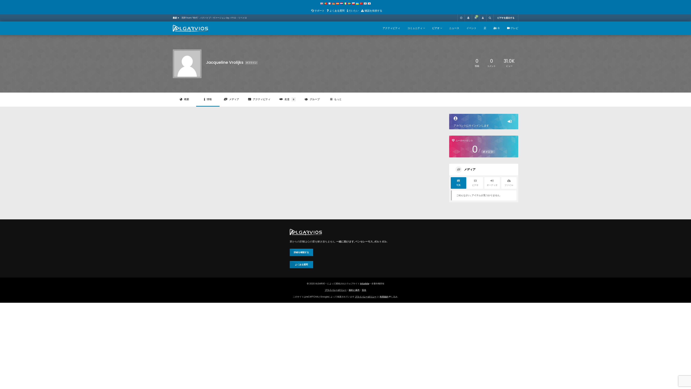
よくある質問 (337, 10)
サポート (319, 10)
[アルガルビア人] (190, 28)
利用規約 (384, 296)
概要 (186, 99)
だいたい (353, 10)
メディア (234, 99)
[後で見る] (461, 17)
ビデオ (436, 28)
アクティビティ (391, 28)
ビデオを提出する (505, 17)
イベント (471, 28)
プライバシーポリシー (335, 290)
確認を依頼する (373, 10)
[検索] (489, 17)
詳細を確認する (301, 252)
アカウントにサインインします (471, 125)
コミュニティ (415, 28)
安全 (364, 290)
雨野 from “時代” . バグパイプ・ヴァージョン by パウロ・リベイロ (214, 17)
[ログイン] (482, 17)
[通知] (468, 17)
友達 (289, 99)
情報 (209, 99)
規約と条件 (354, 290)
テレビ (514, 28)
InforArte (364, 283)
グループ (315, 99)
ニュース (454, 28)
